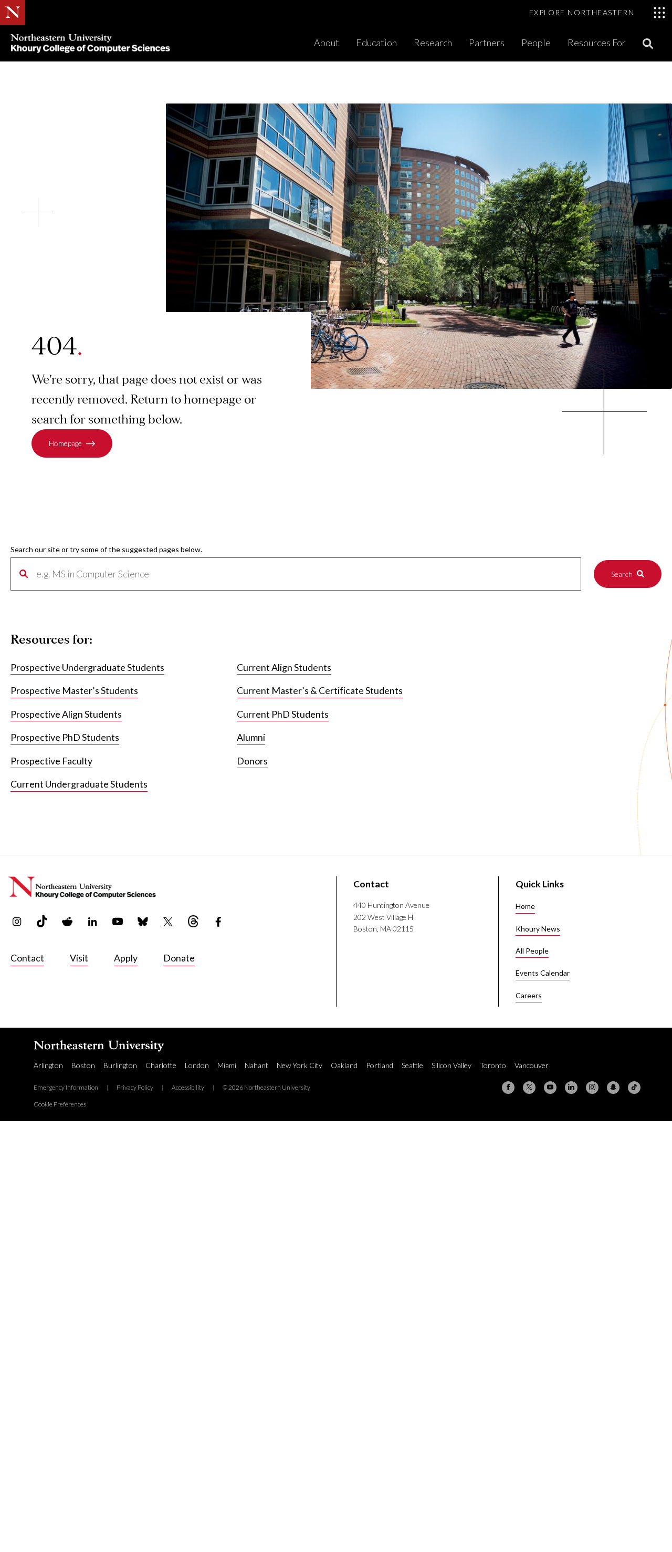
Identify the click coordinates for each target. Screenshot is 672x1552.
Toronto (493, 1065)
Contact (27, 958)
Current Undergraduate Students (79, 784)
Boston (83, 1065)
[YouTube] (550, 1087)
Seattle (412, 1065)
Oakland (344, 1065)
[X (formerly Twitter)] (529, 1087)
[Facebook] (508, 1087)
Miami (226, 1065)
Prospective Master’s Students (74, 690)
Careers (529, 995)
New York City (299, 1065)
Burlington (120, 1065)
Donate (179, 958)
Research (433, 42)
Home (525, 906)
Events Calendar (543, 972)
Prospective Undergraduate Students (87, 667)
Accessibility (188, 1087)
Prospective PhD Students (64, 737)
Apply (126, 958)
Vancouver (531, 1065)
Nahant (256, 1065)
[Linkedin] (571, 1087)
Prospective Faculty (51, 761)
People (536, 42)
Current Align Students (284, 667)
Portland (379, 1065)
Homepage (65, 443)
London (197, 1065)
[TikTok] (634, 1087)
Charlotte (160, 1065)
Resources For (597, 42)
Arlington (48, 1065)
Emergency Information (66, 1087)
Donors (252, 761)
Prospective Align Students (66, 714)
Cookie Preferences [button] (60, 1104)
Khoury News (538, 928)
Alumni (251, 737)
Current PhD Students (283, 714)
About (326, 42)
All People (532, 950)
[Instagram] (592, 1087)
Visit (79, 958)
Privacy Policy (135, 1087)
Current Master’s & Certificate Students (320, 690)
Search (622, 574)
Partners (487, 42)
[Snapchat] (613, 1087)
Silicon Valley (451, 1065)
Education (376, 42)
